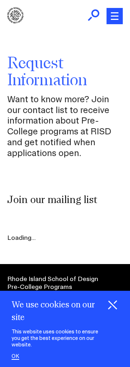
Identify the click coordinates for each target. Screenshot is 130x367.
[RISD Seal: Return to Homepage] (15, 21)
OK (15, 356)
